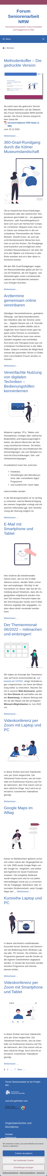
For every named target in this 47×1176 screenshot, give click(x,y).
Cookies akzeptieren (23, 1153)
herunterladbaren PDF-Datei (22, 123)
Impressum (41, 1173)
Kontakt (9, 1134)
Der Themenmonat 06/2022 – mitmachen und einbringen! (23, 629)
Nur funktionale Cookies (23, 1160)
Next (21, 1069)
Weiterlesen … (11, 136)
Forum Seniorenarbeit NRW (23, 16)
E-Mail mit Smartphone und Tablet (18, 529)
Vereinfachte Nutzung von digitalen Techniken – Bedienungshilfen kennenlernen (23, 381)
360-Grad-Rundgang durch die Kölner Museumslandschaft (22, 147)
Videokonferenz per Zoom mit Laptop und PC (22, 725)
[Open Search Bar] (43, 39)
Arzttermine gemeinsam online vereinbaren (20, 300)
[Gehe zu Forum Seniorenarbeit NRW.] (4, 48)
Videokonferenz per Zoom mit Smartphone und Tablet (23, 987)
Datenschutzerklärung (10, 1173)
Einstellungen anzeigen (23, 1167)
